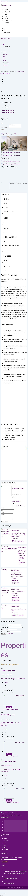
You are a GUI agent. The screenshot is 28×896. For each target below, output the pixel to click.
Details (9, 707)
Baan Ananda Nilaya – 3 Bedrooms (13, 679)
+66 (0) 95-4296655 (9, 883)
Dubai (5, 729)
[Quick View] (2, 672)
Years (2, 629)
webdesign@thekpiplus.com (19, 506)
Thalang (14, 578)
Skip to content (4, 1)
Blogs (6, 18)
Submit (2, 129)
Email (2, 859)
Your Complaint (5, 127)
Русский (7, 23)
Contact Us (8, 20)
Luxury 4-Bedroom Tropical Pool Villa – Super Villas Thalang (17, 574)
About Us (7, 12)
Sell (6, 16)
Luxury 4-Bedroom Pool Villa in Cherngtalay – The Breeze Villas (18, 535)
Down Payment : (5, 627)
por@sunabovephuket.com (10, 878)
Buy (6, 14)
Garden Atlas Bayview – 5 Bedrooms (21, 552)
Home (6, 9)
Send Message (4, 521)
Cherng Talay (15, 538)
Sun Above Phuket (18, 488)
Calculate (3, 633)
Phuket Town (22, 555)
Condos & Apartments (10, 71)
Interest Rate (4, 631)
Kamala (6, 682)
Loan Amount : (4, 625)
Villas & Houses (15, 530)
